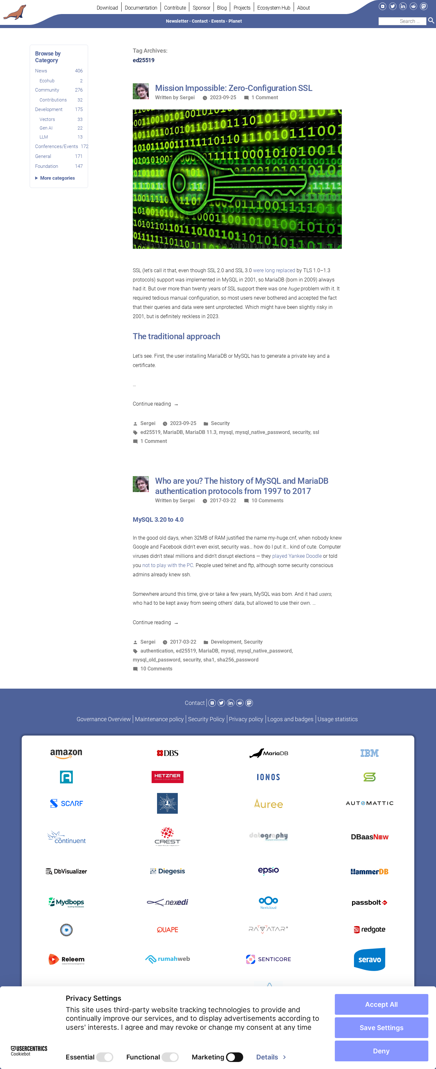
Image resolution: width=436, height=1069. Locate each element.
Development (58, 109)
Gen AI (61, 128)
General (58, 156)
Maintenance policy (159, 719)
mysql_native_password (262, 432)
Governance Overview (104, 719)
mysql (226, 432)
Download (107, 8)
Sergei (187, 97)
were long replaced (274, 270)
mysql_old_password (156, 660)
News (58, 71)
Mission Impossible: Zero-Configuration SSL (233, 88)
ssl (316, 432)
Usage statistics (338, 719)
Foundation (58, 166)
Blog (222, 8)
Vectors (61, 119)
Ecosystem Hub (273, 8)
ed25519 (150, 432)
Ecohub (61, 80)
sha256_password (238, 660)
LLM (61, 137)
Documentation (141, 8)
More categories (57, 178)
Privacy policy (246, 719)
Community (58, 90)
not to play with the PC (167, 565)
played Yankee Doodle (297, 556)
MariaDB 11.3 (200, 432)
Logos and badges (290, 719)
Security (220, 423)
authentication (156, 651)
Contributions (61, 100)
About (303, 8)
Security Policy (206, 719)
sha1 (208, 660)
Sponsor (201, 8)
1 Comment (265, 97)
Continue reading (156, 404)
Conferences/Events (58, 146)
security (301, 432)
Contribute (175, 8)
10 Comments (267, 500)
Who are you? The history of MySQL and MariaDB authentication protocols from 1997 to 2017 (241, 486)
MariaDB (173, 432)
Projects (242, 8)
